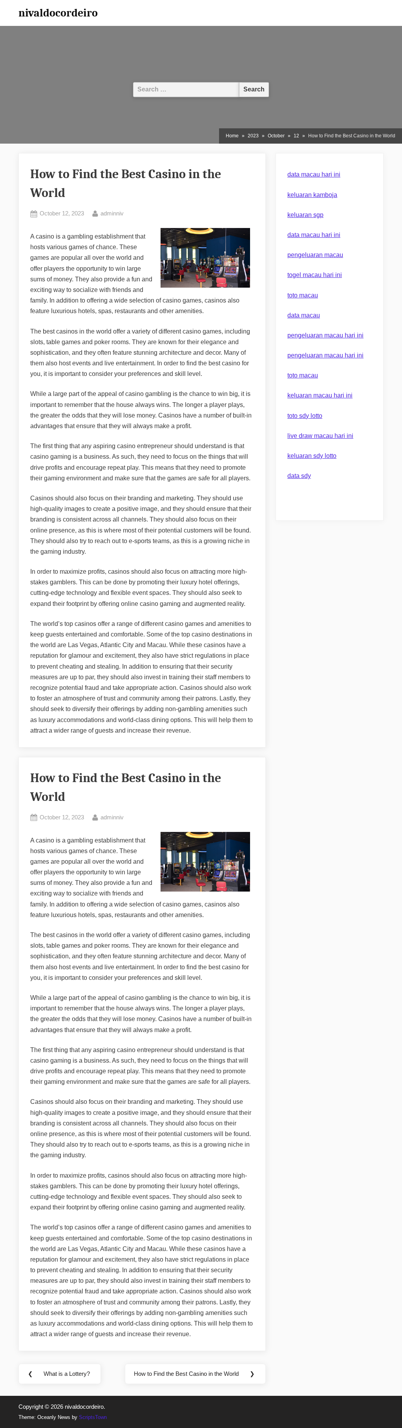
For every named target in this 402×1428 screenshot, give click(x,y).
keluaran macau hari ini (320, 395)
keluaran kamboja (312, 194)
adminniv (112, 213)
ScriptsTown (93, 1417)
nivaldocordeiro (58, 13)
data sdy (299, 475)
